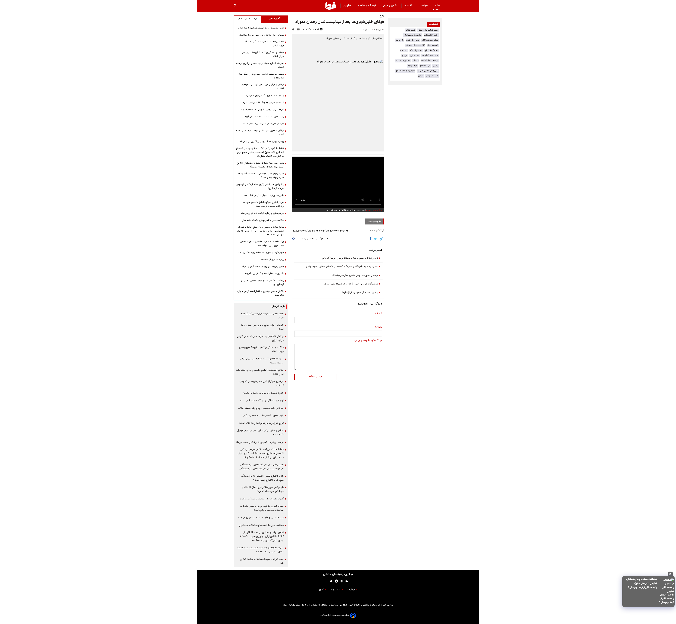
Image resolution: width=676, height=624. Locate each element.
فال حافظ (400, 40)
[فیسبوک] (371, 239)
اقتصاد (408, 5)
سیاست (424, 5)
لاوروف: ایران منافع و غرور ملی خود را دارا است (261, 35)
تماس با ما (335, 590)
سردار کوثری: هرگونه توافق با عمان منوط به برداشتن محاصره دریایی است (263, 204)
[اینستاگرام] (340, 581)
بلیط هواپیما (412, 65)
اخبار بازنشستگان (431, 35)
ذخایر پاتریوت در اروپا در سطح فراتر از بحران (263, 267)
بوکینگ (416, 60)
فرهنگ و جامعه (367, 5)
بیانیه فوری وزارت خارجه (272, 260)
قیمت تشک (410, 30)
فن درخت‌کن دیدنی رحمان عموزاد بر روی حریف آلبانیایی (349, 258)
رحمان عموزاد (373, 221)
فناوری (347, 5)
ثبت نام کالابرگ (416, 50)
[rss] (345, 581)
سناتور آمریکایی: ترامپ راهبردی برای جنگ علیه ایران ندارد (261, 76)
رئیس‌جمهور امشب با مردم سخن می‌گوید (264, 117)
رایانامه (378, 327)
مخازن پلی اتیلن (412, 40)
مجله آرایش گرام (431, 50)
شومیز (420, 75)
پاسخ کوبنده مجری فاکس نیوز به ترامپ (265, 96)
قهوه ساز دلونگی (432, 75)
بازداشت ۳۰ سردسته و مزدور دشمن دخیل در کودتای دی (262, 282)
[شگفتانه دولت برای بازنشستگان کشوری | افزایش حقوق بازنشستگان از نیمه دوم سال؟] (666, 591)
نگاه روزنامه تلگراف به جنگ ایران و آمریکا (264, 274)
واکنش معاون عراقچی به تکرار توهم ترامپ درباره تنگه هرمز (260, 293)
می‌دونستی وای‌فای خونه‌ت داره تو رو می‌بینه (262, 213)
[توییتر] (375, 239)
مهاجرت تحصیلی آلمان (413, 35)
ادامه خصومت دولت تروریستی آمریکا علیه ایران (261, 28)
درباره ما (351, 590)
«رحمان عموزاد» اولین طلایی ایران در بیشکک (355, 275)
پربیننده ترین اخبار (247, 19)
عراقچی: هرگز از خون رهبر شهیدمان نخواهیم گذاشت (263, 87)
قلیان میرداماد (432, 45)
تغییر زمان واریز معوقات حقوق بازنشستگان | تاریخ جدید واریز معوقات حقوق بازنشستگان (260, 165)
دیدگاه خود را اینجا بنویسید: (367, 341)
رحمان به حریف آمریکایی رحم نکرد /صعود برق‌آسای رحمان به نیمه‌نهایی (342, 267)
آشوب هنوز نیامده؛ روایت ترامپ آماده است (263, 195)
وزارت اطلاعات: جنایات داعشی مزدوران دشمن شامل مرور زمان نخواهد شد (262, 244)
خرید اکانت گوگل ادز (430, 55)
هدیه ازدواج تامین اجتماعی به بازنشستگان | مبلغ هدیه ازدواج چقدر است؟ (261, 176)
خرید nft (403, 50)
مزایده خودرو (425, 65)
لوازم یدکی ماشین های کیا (427, 70)
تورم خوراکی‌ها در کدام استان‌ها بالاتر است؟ (263, 124)
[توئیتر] (330, 581)
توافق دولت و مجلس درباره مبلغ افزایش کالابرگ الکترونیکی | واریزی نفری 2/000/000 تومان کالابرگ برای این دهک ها (260, 231)
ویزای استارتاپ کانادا (430, 40)
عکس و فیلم (390, 5)
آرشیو (321, 590)
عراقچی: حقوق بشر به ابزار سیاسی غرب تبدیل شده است (260, 133)
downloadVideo (374, 210)
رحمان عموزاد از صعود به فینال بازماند (359, 293)
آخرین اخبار (274, 19)
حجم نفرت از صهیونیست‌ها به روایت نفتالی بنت (261, 253)
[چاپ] (294, 29)
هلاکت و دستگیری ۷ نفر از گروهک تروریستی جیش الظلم (262, 54)
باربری (435, 65)
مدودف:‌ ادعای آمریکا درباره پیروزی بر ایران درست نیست (260, 65)
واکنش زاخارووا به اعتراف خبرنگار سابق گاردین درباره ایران (262, 44)
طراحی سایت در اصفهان (405, 70)
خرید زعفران (414, 55)
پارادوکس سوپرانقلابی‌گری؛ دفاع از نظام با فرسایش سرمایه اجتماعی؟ (260, 186)
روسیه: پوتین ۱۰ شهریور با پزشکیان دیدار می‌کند (261, 142)
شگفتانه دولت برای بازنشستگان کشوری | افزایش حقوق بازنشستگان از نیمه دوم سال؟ (641, 583)
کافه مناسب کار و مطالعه (415, 45)
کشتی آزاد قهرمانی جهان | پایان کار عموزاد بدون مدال (351, 284)
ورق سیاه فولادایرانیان (429, 60)
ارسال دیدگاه (315, 377)
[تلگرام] (381, 239)
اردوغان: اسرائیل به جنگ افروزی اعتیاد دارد (263, 103)
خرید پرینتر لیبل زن (403, 60)
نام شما (378, 314)
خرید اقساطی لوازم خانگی (428, 30)
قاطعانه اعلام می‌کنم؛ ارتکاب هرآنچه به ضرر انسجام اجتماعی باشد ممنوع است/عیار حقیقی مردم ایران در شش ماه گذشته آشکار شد (260, 152)
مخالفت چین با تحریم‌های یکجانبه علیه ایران (263, 220)
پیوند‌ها (436, 9)
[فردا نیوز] (331, 5)
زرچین (404, 55)
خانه (437, 5)
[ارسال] (299, 29)
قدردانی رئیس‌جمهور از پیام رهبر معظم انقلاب (262, 110)
